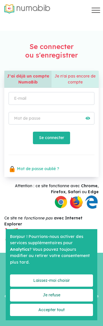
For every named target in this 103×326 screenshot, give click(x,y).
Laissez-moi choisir (51, 280)
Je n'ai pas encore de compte (75, 79)
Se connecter (51, 137)
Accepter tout (51, 309)
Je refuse (51, 295)
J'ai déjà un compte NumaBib (28, 79)
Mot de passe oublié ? (37, 168)
